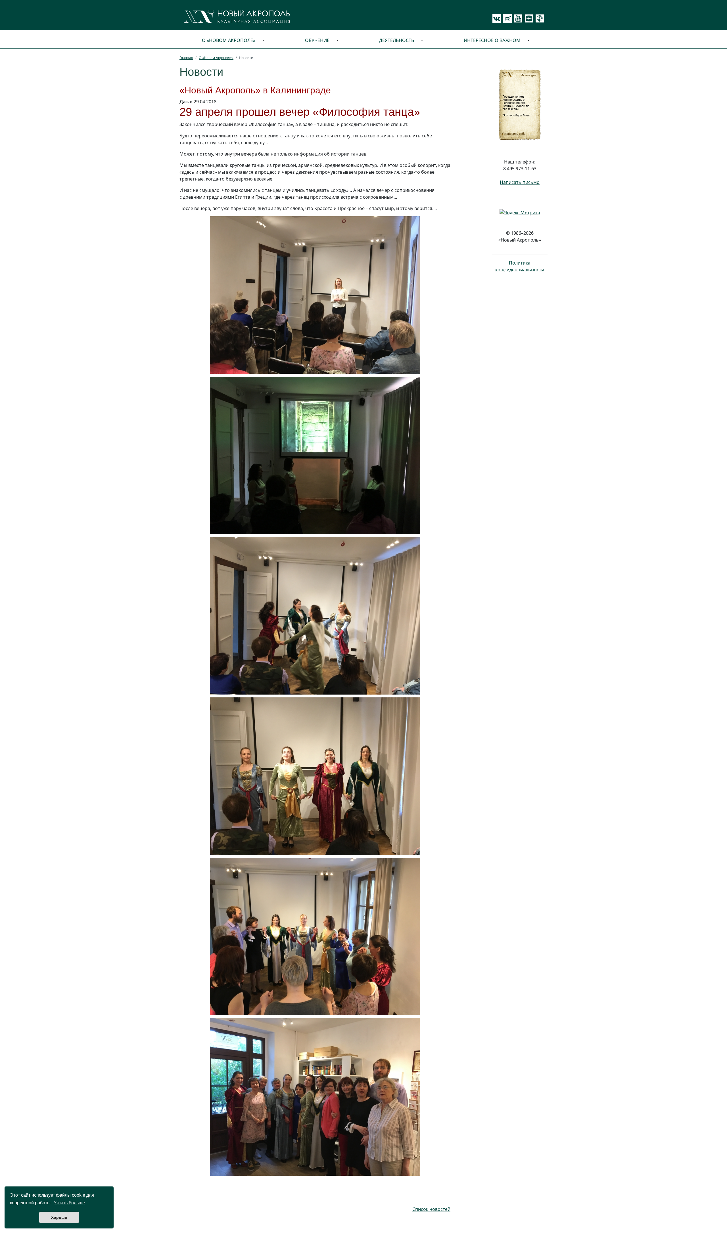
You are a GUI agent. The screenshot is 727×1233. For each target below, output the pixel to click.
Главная (186, 57)
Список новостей (431, 1209)
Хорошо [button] (59, 1217)
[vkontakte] (496, 18)
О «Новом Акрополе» (228, 40)
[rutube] (506, 18)
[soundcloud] (538, 18)
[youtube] (517, 18)
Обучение (317, 40)
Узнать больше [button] (69, 1202)
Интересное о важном (492, 40)
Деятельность (396, 40)
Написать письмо (520, 182)
